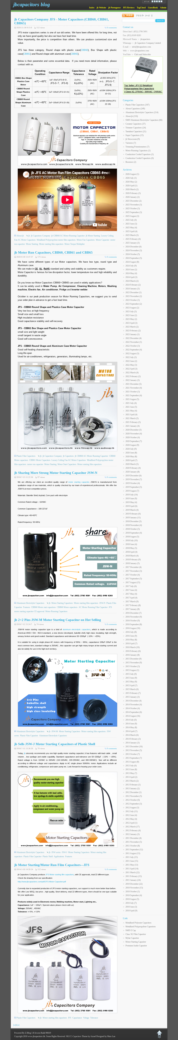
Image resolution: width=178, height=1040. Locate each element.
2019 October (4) (133, 483)
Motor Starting (32, 244)
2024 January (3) (133, 288)
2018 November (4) (134, 525)
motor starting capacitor (78, 482)
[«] (14, 1025)
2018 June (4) (131, 544)
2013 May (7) (131, 773)
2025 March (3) (132, 235)
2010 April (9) (131, 910)
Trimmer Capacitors (136, 127)
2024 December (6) (133, 246)
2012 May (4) (131, 819)
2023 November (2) (134, 296)
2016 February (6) (133, 651)
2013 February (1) (133, 784)
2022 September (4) (134, 349)
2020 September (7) (134, 441)
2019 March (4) (132, 510)
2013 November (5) (134, 750)
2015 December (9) (133, 659)
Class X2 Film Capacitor (136, 934)
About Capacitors (135, 108)
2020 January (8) (133, 472)
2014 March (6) (132, 735)
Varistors (131, 143)
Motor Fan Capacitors (86, 240)
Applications (59, 856)
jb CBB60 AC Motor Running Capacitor (68, 236)
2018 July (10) (132, 540)
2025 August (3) (132, 216)
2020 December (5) (133, 430)
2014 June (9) (131, 723)
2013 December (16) (134, 746)
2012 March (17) (133, 826)
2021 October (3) (133, 391)
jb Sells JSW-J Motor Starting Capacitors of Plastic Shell (54, 744)
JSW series (56, 852)
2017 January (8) (133, 609)
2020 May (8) (131, 456)
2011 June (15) (132, 861)
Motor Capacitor (102, 240)
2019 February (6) (133, 514)
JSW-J (64, 852)
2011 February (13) (134, 876)
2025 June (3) (131, 224)
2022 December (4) (133, 338)
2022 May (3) (131, 365)
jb (29, 236)
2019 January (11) (133, 517)
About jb (20, 236)
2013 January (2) (133, 788)
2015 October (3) (133, 666)
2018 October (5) (133, 529)
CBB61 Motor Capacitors (39, 460)
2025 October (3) (133, 208)
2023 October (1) (133, 300)
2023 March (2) (132, 327)
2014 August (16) (133, 716)
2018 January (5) (133, 563)
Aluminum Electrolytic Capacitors (30, 603)
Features (26, 607)
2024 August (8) (132, 262)
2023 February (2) (133, 330)
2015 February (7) (133, 693)
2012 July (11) (132, 811)
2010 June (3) (131, 907)
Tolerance (94, 1018)
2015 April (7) (131, 685)
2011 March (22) (133, 872)
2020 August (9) (132, 445)
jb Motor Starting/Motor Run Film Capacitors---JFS (51, 865)
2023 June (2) (131, 315)
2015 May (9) (131, 681)
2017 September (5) (134, 578)
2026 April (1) (131, 185)
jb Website (101, 7)
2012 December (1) (133, 792)
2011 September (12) (134, 849)
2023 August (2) (132, 307)
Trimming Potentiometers (137, 147)
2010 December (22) (134, 884)
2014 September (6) (134, 712)
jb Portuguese (114, 7)
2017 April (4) (131, 597)
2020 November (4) (134, 433)
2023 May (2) (131, 319)
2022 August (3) (132, 353)
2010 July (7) (131, 903)
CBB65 (74, 54)
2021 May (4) (131, 411)
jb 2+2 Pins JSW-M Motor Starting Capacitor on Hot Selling (57, 620)
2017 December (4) (133, 567)
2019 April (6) (131, 506)
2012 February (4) (133, 830)
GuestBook (153, 7)
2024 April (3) (131, 277)
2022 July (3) (131, 357)
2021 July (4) (131, 403)
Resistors (131, 162)
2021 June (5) (131, 407)
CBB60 (84, 50)
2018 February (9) (133, 559)
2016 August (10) (133, 628)
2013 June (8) (131, 769)
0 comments (112, 28)
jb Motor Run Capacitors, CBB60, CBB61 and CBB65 (53, 252)
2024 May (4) (131, 273)
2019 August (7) (132, 491)
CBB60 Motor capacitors (67, 607)
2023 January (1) (133, 334)
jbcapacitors (145, 39)
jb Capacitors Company (40, 236)
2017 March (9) (132, 601)
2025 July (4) (131, 220)
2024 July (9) (131, 266)
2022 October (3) (133, 346)
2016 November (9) (134, 617)
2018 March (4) (132, 556)
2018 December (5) (133, 521)
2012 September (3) (134, 804)
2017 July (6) (131, 586)
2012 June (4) (131, 815)
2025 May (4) (131, 227)
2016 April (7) (131, 643)
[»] (18, 1025)
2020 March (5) (132, 464)
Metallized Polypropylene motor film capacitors (56, 240)
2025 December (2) (133, 201)
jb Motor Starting (93, 236)
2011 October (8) (133, 846)
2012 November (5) (134, 796)
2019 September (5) (134, 487)
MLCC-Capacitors (73, 1036)
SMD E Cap (131, 930)
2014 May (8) (131, 727)
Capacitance (77, 1018)
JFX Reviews (129, 7)
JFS (69, 1018)
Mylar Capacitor (132, 938)
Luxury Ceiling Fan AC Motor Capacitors (68, 460)
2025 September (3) (134, 212)
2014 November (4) (134, 704)
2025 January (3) (133, 243)
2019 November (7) (134, 479)
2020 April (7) (131, 460)
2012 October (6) (133, 800)
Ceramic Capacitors (135, 124)
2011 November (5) (134, 842)
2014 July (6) (131, 720)
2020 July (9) (131, 449)
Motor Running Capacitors (56, 611)
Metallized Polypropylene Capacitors (141, 926)
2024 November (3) (134, 250)
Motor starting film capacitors (51, 244)
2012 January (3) (133, 834)
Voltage (86, 1018)
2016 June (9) (131, 636)
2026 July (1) (131, 178)
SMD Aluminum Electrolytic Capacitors (144, 120)
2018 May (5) (131, 548)
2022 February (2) (133, 376)
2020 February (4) (133, 468)
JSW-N (102, 603)
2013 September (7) (134, 758)
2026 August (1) (132, 174)
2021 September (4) (134, 395)
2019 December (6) (133, 475)
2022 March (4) (132, 372)
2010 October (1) (133, 891)
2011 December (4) (133, 838)
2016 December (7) (133, 613)
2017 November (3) (134, 571)
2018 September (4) (134, 533)
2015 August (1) (132, 670)
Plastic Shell (48, 856)
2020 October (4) (133, 437)
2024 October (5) (133, 254)
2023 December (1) (133, 292)
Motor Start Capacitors (67, 464)
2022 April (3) (131, 369)
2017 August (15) (133, 582)
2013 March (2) (132, 781)
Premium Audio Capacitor (136, 945)
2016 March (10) (133, 647)
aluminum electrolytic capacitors (77, 629)
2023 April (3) (131, 323)
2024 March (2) (132, 281)
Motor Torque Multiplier (74, 244)
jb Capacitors (68, 456)
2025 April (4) (131, 231)
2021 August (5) (132, 399)
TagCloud (141, 7)
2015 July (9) (131, 674)
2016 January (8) (133, 655)
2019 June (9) (131, 498)
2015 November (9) (134, 662)
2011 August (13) (133, 853)
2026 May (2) (131, 182)
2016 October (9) (133, 620)
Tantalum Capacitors (136, 131)
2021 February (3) (133, 422)
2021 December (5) (133, 384)
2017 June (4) (131, 590)
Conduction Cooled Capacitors (140, 154)
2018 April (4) (131, 552)
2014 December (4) (133, 701)
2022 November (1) (134, 342)
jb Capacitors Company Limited (148, 43)
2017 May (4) (131, 594)
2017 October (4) (133, 575)
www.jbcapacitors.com (139, 50)
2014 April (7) (131, 731)
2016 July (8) (131, 632)
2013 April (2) (131, 777)
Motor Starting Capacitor (136, 942)
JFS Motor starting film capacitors (60, 874)
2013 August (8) (132, 762)
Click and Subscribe (142, 54)
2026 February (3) (133, 193)
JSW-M (54, 731)
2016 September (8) (134, 624)
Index (91, 7)
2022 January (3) (133, 380)
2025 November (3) (134, 204)
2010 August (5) (132, 899)
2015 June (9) (131, 678)
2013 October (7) (133, 754)
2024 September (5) (134, 258)
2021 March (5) (132, 418)
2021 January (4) (133, 426)
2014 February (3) (133, 739)
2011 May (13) (132, 865)
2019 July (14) (132, 494)
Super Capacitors (135, 135)
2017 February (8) (133, 605)
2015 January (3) (133, 697)
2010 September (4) (134, 895)
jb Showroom (133, 139)
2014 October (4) (133, 708)
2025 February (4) (133, 239)
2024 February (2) (133, 285)
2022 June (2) (131, 361)
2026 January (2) (133, 197)
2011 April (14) (132, 868)
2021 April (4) (131, 414)
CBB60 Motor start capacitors (43, 607)
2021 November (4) (134, 388)
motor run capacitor (35, 464)
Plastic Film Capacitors (26, 456)
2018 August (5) (132, 536)
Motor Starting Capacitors (62, 603)
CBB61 (26, 54)
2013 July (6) (131, 765)
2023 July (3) (131, 311)
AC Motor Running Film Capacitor (93, 607)
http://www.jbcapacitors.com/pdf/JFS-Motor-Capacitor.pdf (42, 882)
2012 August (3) (132, 807)
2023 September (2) (134, 304)
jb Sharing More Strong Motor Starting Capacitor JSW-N (55, 473)
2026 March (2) (132, 189)
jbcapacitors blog (31, 4)
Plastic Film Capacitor (29, 735)
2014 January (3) (133, 742)
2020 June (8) (131, 452)
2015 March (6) (132, 689)
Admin (163, 7)
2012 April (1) (131, 823)
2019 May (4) (131, 502)
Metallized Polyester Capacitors (138, 923)
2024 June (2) (131, 269)
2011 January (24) (133, 880)
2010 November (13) (134, 887)
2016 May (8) (131, 639)
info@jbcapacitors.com (141, 47)
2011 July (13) (132, 857)
